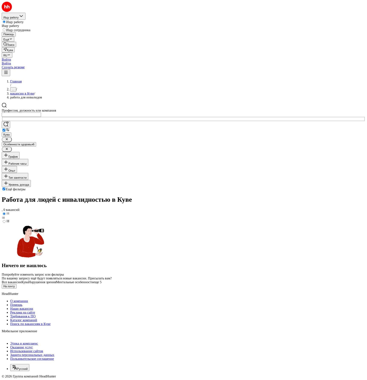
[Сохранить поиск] (6, 124)
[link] (9, 44)
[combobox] (21, 114)
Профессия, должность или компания (29, 110)
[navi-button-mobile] (6, 72)
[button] (6, 59)
